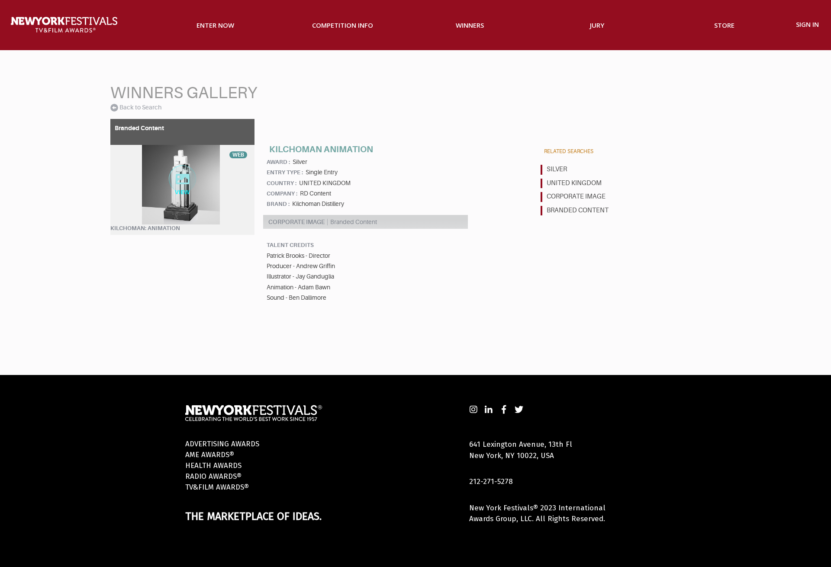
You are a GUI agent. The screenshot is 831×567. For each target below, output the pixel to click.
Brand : (278, 204)
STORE (724, 25)
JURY (597, 25)
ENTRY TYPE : (285, 172)
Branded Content (578, 210)
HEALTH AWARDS (213, 465)
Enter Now (215, 25)
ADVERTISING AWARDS (222, 443)
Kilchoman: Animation (145, 228)
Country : (281, 183)
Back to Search (140, 107)
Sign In (807, 24)
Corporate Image (576, 196)
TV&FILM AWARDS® (217, 487)
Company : (282, 193)
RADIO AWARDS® (213, 476)
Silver (557, 169)
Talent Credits (290, 245)
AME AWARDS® (209, 454)
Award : (278, 162)
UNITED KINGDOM (574, 183)
